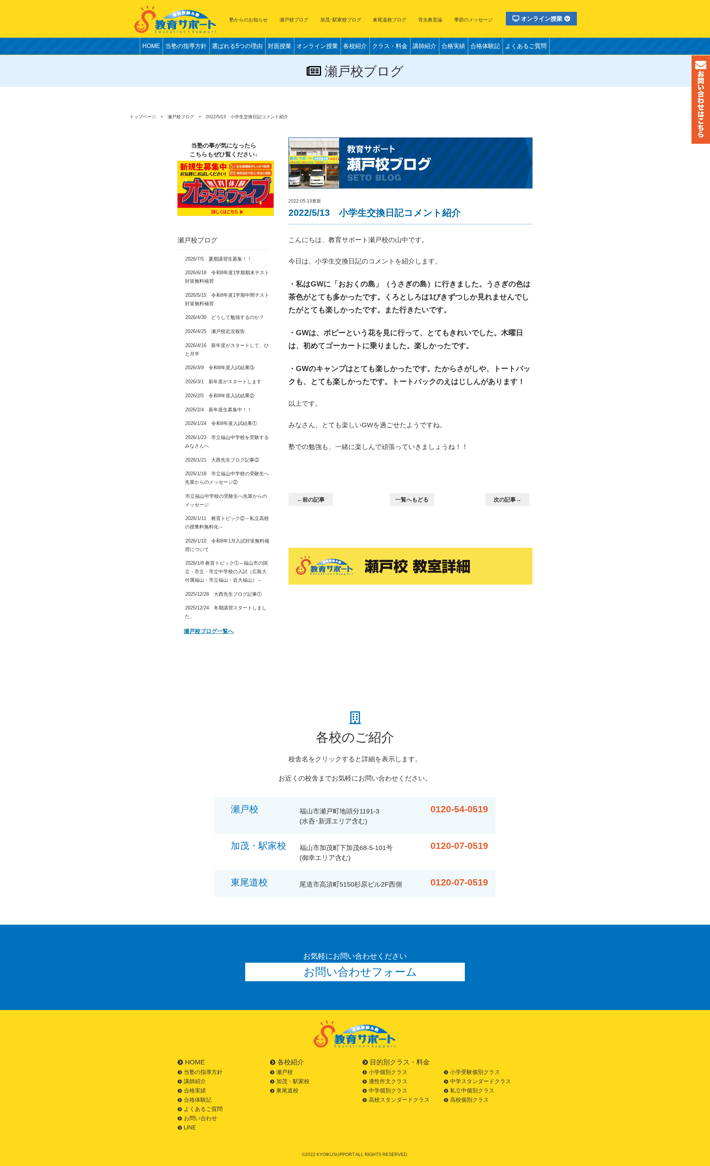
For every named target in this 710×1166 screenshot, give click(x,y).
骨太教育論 (430, 19)
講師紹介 (424, 46)
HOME (151, 46)
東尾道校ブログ (389, 19)
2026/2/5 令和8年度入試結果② (219, 395)
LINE (190, 1127)
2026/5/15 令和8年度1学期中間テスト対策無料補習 (227, 299)
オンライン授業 (541, 19)
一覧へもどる (412, 499)
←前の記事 (311, 499)
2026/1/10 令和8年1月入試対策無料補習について (227, 545)
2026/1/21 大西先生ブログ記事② (222, 460)
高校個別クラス (469, 1099)
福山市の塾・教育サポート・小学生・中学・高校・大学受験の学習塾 (175, 19)
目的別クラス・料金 (400, 1062)
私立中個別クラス (472, 1090)
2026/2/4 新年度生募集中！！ (218, 409)
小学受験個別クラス (475, 1072)
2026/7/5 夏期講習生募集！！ (218, 259)
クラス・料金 (390, 46)
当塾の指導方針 (186, 46)
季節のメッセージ (473, 19)
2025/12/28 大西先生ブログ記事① (223, 594)
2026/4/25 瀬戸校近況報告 (215, 331)
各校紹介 (355, 46)
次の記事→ (507, 499)
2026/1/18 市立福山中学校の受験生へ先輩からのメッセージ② (227, 478)
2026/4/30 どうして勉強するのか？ (224, 317)
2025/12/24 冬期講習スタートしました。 (226, 612)
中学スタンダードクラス (480, 1081)
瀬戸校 (244, 809)
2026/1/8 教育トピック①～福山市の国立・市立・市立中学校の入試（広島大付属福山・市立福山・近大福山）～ (226, 571)
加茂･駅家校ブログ (340, 19)
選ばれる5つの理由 (237, 46)
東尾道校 (249, 882)
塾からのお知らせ (248, 19)
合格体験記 (485, 46)
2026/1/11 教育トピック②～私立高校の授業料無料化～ (227, 523)
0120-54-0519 (459, 809)
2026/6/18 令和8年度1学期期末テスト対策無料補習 (227, 277)
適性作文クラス (388, 1081)
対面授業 (279, 46)
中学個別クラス (388, 1090)
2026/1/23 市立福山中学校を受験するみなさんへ (227, 442)
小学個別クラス (388, 1072)
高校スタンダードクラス (399, 1099)
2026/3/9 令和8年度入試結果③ (219, 367)
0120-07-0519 (459, 845)
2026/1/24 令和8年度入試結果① (221, 423)
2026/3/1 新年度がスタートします (223, 381)
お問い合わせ (200, 1118)
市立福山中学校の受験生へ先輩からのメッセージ (226, 500)
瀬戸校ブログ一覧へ (209, 631)
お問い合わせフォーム (360, 972)
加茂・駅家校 (258, 845)
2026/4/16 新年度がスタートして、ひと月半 (227, 350)
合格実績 (453, 46)
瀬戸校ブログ (294, 19)
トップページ (142, 117)
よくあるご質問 (526, 46)
